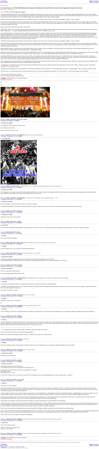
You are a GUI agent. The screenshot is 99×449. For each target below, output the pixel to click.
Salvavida (19, 294)
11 (1, 278)
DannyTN (19, 360)
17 (1, 360)
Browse (2, 2)
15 (1, 339)
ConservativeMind (21, 278)
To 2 (14, 187)
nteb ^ (2, 9)
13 (1, 305)
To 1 (14, 136)
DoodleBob (19, 305)
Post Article (95, 2)
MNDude (19, 316)
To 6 (14, 243)
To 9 (14, 340)
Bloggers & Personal (94, 1)
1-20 (4, 79)
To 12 (15, 317)
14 (1, 316)
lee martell (19, 265)
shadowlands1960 (21, 198)
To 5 (14, 233)
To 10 (15, 296)
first (1, 79)
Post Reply (3, 120)
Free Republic (4, 1)
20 (1, 433)
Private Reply (10, 120)
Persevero (19, 253)
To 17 (15, 420)
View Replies (16, 120)
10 (1, 265)
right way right (20, 242)
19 (1, 419)
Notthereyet (20, 339)
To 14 (15, 350)
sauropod (19, 221)
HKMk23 (19, 419)
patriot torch (20, 211)
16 (1, 349)
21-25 (6, 79)
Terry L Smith (20, 379)
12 (1, 294)
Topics (91, 2)
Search (6, 2)
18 (1, 379)
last (11, 79)
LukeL (18, 232)
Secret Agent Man (21, 134)
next (9, 79)
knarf (18, 186)
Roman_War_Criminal (22, 119)
